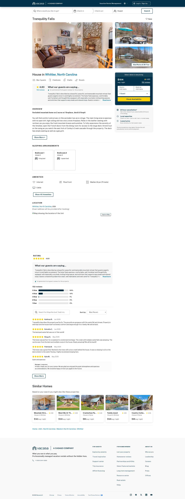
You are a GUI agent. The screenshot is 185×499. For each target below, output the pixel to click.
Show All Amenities (43, 195)
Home (34, 429)
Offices (148, 475)
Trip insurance (97, 466)
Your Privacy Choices (94, 495)
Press (147, 471)
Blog (147, 466)
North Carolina (67, 74)
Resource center (123, 475)
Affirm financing (98, 471)
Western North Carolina (66, 429)
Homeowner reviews (124, 457)
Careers (148, 461)
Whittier (50, 74)
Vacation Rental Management (110, 3)
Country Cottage (138, 413)
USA (40, 429)
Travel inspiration (99, 457)
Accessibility (81, 495)
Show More (39, 376)
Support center (98, 461)
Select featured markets (126, 466)
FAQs (119, 485)
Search (147, 11)
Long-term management (126, 471)
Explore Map (106, 214)
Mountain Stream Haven (41, 413)
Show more (39, 137)
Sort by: (83, 312)
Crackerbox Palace (90, 413)
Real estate (121, 480)
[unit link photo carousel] (43, 402)
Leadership (149, 457)
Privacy (59, 495)
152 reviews (41, 90)
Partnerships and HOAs (125, 461)
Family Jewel (112, 413)
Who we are (149, 452)
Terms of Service (69, 495)
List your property (123, 452)
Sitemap (51, 495)
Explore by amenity (99, 452)
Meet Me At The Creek (65, 413)
